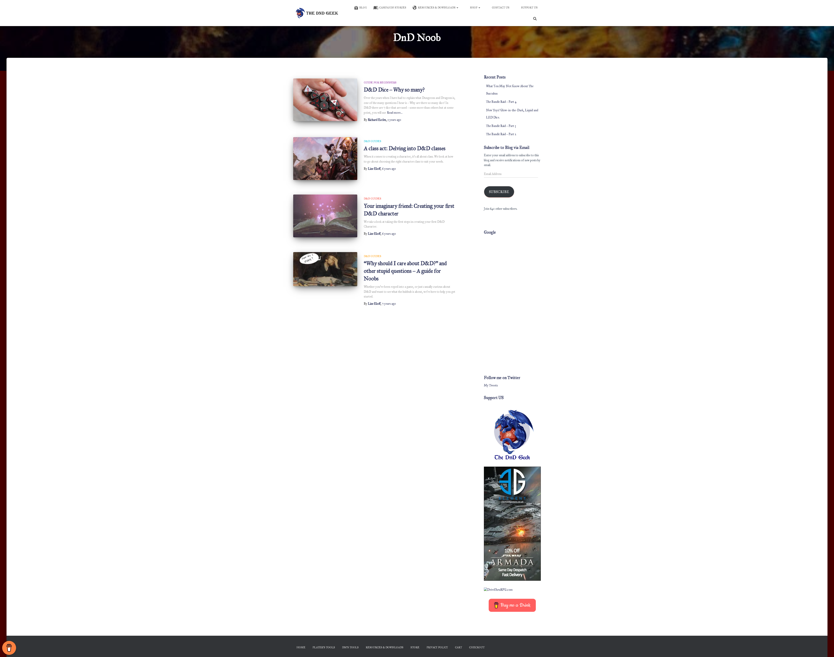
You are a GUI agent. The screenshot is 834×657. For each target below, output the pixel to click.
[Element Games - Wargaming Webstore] (512, 523)
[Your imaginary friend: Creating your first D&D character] (325, 216)
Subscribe (499, 192)
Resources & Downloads (437, 7)
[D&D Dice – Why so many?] (325, 99)
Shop (474, 7)
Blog (363, 7)
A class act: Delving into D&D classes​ (404, 148)
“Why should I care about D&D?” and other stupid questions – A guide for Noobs (405, 271)
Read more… (394, 113)
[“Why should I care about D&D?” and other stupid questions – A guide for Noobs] (325, 269)
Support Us (529, 7)
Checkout (477, 647)
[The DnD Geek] (317, 13)
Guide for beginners (380, 82)
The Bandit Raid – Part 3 (501, 126)
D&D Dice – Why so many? (394, 89)
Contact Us (500, 7)
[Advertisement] (512, 303)
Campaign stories (392, 7)
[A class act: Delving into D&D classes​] (325, 158)
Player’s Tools (324, 647)
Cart (458, 647)
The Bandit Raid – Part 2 (501, 134)
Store (414, 647)
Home (300, 647)
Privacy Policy (437, 647)
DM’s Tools (350, 647)
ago (394, 120)
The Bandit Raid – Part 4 (501, 102)
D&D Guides (372, 141)
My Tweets (491, 385)
